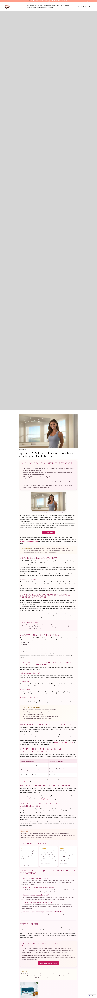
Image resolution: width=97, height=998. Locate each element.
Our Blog (50, 7)
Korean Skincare (65, 5)
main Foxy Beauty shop (44, 799)
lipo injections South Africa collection (64, 742)
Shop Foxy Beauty (48, 532)
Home (28, 5)
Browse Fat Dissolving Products (48, 963)
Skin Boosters (47, 5)
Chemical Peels (55, 5)
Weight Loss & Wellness (36, 5)
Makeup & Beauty (31, 7)
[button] (92, 996)
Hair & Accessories (41, 7)
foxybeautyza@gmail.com (88, 1)
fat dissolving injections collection (29, 541)
